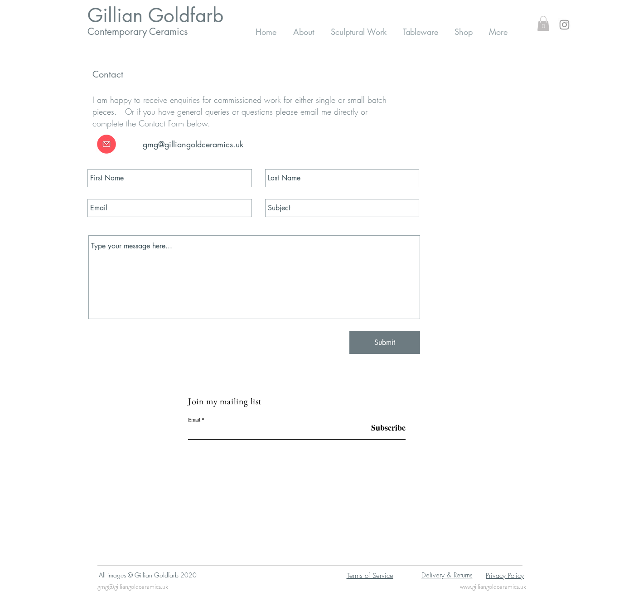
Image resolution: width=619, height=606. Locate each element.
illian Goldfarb (163, 15)
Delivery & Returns (447, 575)
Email (194, 419)
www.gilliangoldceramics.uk (493, 586)
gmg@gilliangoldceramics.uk (132, 586)
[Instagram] (564, 24)
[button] (543, 23)
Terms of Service (370, 575)
